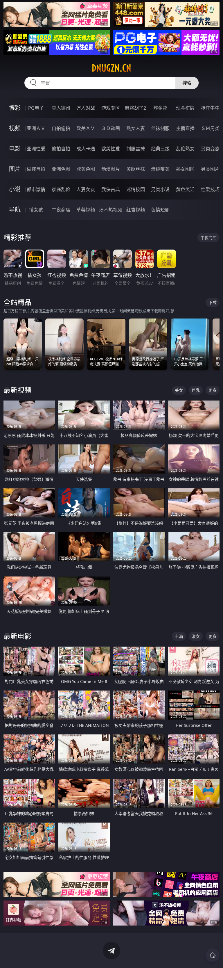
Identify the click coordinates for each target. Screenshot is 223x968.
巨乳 (196, 390)
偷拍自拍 (61, 148)
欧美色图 (85, 169)
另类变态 (210, 148)
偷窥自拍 (36, 169)
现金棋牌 (185, 108)
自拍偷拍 (61, 128)
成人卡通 (85, 148)
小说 (15, 189)
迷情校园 (135, 189)
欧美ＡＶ (85, 128)
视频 (15, 128)
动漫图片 (110, 169)
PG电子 (36, 108)
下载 (212, 302)
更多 (212, 390)
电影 (15, 148)
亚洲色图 (61, 169)
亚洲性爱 (36, 148)
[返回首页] (213, 955)
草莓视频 (85, 210)
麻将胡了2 (135, 108)
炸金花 (160, 108)
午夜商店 (61, 210)
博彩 (15, 108)
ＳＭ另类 (210, 128)
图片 (15, 169)
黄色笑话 (185, 189)
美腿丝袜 (135, 169)
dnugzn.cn (111, 68)
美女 (179, 390)
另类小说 (160, 189)
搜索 (187, 83)
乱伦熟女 (185, 148)
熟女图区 (185, 169)
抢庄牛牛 (210, 108)
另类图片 (210, 169)
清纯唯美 (160, 169)
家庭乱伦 (61, 189)
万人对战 (85, 108)
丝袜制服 (160, 128)
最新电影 (17, 636)
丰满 (179, 636)
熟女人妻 (135, 128)
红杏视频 (135, 210)
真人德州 (61, 108)
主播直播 (185, 128)
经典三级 (160, 148)
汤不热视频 (110, 210)
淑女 (196, 636)
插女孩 (36, 210)
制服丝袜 (135, 148)
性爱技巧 (210, 189)
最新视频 (17, 390)
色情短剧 (160, 210)
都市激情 (36, 189)
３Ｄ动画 (110, 128)
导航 (15, 209)
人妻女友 (85, 189)
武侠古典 (110, 189)
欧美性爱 (110, 148)
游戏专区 (110, 108)
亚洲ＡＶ (36, 128)
